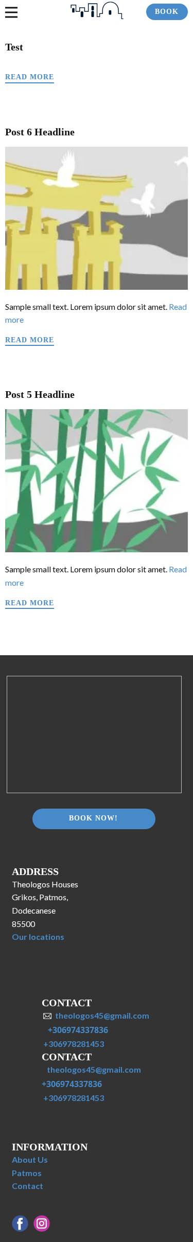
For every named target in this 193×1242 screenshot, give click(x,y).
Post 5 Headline (40, 394)
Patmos (27, 1173)
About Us (30, 1159)
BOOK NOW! (93, 818)
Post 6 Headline (40, 131)
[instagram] (41, 1223)
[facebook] (20, 1223)
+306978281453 (73, 1043)
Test (14, 47)
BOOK (167, 11)
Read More (29, 77)
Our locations (38, 936)
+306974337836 (78, 1030)
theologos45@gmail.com (102, 1015)
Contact (27, 1186)
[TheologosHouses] (96, 11)
